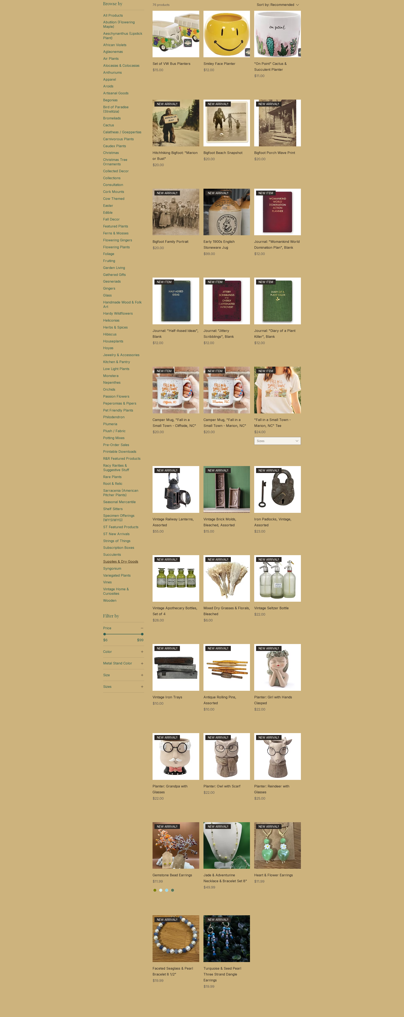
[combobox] (277, 441)
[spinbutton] (175, 84)
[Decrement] (155, 84)
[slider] (104, 634)
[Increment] (195, 84)
